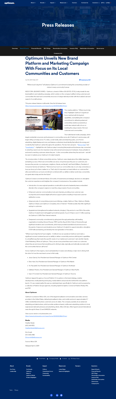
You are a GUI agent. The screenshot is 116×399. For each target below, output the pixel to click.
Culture (45, 369)
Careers (74, 2)
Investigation (30, 147)
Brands (42, 2)
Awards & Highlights (64, 371)
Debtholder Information (87, 48)
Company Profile (53, 358)
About (33, 2)
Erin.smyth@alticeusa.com (33, 337)
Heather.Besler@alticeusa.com (34, 328)
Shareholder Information (60, 48)
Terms (10, 390)
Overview (15, 48)
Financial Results (36, 48)
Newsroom (63, 2)
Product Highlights (31, 377)
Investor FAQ (74, 48)
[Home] (12, 3)
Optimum (28, 371)
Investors (95, 2)
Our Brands (29, 369)
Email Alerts (42, 358)
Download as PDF (86, 80)
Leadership (13, 371)
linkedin (57, 395)
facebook (51, 395)
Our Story (12, 369)
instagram (61, 395)
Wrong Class (82, 145)
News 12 (28, 373)
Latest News (62, 369)
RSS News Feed (75, 358)
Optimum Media (30, 375)
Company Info (58, 53)
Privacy (16, 390)
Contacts (64, 358)
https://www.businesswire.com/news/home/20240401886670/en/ (46, 106)
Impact (52, 2)
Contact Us (84, 2)
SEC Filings (47, 48)
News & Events (24, 48)
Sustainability (46, 375)
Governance (100, 48)
